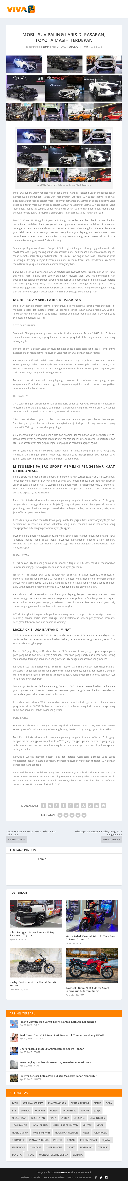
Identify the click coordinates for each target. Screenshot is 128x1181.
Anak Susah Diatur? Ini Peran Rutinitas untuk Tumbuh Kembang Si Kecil (62, 1035)
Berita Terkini (80, 1103)
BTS (14, 1110)
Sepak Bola (18, 1147)
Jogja (97, 1110)
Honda (54, 1110)
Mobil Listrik (20, 1132)
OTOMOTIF (75, 46)
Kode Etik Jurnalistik (54, 1177)
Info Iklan (36, 1177)
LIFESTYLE (38, 1038)
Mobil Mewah (41, 1132)
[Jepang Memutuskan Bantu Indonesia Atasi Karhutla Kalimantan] (14, 1024)
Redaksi (24, 1177)
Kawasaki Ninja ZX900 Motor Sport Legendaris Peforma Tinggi (87, 989)
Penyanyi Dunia (38, 1140)
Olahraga (100, 1132)
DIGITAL (25, 1110)
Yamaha (77, 1154)
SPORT (37, 1052)
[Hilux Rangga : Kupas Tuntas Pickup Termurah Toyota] (36, 914)
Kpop (53, 1117)
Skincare (35, 1147)
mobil (100, 1125)
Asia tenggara (57, 1103)
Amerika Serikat (32, 1103)
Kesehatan (38, 1117)
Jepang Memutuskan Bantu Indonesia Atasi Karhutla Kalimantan (58, 1021)
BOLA (36, 1025)
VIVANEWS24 (63, 1172)
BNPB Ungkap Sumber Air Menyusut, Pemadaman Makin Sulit (55, 1062)
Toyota (17, 1154)
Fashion (40, 1110)
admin (45, 46)
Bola (109, 1103)
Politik (57, 1140)
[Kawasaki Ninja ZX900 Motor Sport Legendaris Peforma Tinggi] (92, 965)
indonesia (69, 1110)
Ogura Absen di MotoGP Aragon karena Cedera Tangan (52, 1048)
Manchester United (65, 1125)
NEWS (36, 1065)
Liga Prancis (19, 1125)
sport (71, 1147)
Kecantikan (19, 1117)
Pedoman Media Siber (79, 1177)
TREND (30, 1154)
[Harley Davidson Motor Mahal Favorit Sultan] (36, 963)
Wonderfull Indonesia (53, 1154)
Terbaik (103, 1147)
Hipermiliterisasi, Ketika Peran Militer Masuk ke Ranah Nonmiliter (58, 1075)
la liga (65, 1117)
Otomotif (18, 1140)
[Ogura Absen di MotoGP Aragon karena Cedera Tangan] (14, 1051)
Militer (87, 1125)
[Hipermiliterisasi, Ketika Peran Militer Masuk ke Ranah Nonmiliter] (14, 1078)
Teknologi (86, 1147)
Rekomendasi (88, 1140)
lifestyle (79, 1117)
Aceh (15, 1103)
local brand (40, 1125)
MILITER (37, 1079)
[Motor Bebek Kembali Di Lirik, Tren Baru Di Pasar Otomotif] (92, 915)
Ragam (71, 1140)
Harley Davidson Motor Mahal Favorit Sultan (33, 984)
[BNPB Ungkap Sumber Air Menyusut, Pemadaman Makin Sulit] (14, 1064)
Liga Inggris (97, 1117)
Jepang (84, 1110)
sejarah (106, 1140)
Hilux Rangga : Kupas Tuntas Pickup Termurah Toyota (32, 934)
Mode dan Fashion (66, 1132)
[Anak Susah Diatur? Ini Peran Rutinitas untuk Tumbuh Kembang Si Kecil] (14, 1037)
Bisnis (97, 1103)
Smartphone (54, 1147)
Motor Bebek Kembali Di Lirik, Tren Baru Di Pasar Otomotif (91, 938)
